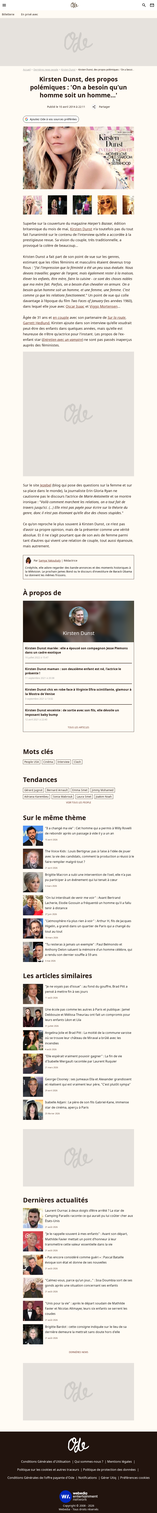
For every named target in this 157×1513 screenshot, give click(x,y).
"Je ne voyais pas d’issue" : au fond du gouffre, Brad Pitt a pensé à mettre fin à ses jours (86, 989)
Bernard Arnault (57, 790)
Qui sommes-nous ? (88, 1461)
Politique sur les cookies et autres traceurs (48, 1469)
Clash (77, 762)
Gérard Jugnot (33, 790)
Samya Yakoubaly (50, 560)
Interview (63, 762)
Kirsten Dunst (68, 69)
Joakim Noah (104, 796)
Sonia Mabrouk (62, 796)
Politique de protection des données (109, 1469)
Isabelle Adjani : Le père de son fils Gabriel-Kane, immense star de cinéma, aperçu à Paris (87, 1104)
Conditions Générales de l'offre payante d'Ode (40, 1478)
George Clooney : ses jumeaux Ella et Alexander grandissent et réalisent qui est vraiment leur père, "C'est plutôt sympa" (88, 1081)
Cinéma (48, 762)
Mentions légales (119, 1461)
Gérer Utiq (108, 1478)
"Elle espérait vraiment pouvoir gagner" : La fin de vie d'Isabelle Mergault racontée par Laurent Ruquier (83, 1058)
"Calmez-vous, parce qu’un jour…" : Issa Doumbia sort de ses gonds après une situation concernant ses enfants (88, 1283)
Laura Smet (84, 796)
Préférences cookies (135, 1478)
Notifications (87, 1478)
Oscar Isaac (75, 306)
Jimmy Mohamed (103, 790)
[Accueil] (74, 5)
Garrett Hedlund (36, 323)
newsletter (152, 5)
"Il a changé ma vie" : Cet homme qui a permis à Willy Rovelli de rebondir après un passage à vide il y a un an (88, 830)
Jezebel (45, 485)
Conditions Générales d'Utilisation (45, 1461)
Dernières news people (46, 69)
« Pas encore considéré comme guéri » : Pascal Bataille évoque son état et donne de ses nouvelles (84, 1259)
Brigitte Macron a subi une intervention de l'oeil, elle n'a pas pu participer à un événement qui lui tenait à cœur (88, 877)
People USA (31, 762)
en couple (61, 317)
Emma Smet (79, 790)
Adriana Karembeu (36, 796)
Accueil (27, 69)
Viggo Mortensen (104, 306)
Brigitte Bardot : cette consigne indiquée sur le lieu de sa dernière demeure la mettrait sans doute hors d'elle (86, 1329)
